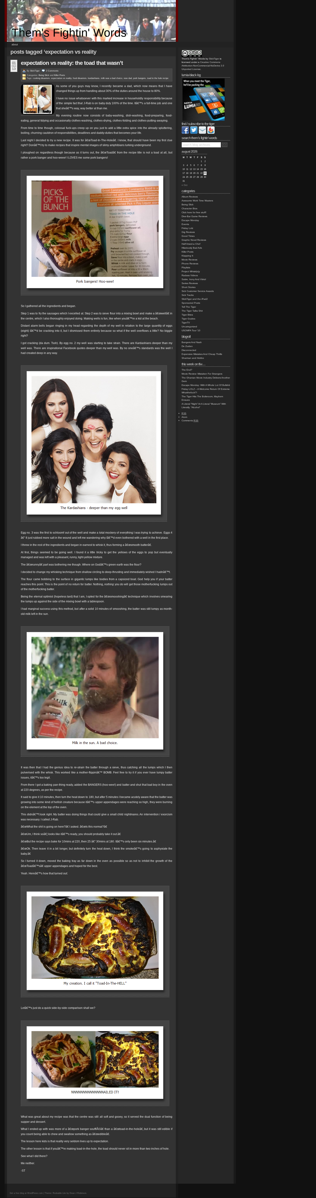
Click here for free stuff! (194, 212)
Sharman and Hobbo (193, 358)
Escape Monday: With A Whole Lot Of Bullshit (206, 385)
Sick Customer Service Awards (198, 291)
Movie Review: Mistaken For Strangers (202, 373)
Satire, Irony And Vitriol (194, 279)
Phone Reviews (190, 263)
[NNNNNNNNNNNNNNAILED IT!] (95, 1104)
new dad (128, 78)
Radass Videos (190, 275)
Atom (184, 417)
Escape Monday (190, 220)
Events (185, 224)
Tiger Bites (187, 314)
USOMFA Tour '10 (191, 330)
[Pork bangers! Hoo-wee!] (95, 293)
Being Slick (44, 75)
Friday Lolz (187, 228)
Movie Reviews (189, 259)
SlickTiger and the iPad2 (195, 299)
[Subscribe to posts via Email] (202, 133)
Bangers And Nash (192, 342)
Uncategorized (189, 326)
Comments (190, 420)
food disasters (80, 78)
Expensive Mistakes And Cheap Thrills (202, 354)
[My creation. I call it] (95, 995)
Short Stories (188, 287)
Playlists (186, 267)
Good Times (188, 236)
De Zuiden (187, 346)
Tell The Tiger (189, 307)
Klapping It (187, 255)
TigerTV (186, 322)
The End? (187, 370)
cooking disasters (41, 78)
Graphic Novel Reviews (194, 240)
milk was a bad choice (111, 78)
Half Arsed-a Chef (191, 244)
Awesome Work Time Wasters (197, 200)
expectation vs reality (61, 78)
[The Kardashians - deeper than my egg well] (94, 520)
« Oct (184, 185)
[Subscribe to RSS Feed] (211, 133)
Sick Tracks (188, 295)
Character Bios (189, 208)
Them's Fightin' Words (69, 32)
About (15, 44)
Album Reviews (190, 196)
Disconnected (189, 350)
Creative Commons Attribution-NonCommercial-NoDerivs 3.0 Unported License (203, 65)
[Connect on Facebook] (185, 133)
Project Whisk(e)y (191, 271)
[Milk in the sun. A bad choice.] (95, 755)
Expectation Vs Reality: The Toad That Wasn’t (72, 63)
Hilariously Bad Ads (192, 248)
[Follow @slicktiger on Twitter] (194, 133)
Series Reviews (190, 283)
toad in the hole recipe (157, 78)
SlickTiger (35, 71)
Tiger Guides (188, 318)
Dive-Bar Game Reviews (194, 216)
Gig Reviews (188, 232)
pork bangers (139, 78)
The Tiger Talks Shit (192, 311)
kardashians (93, 78)
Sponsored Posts (191, 303)
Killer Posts (59, 75)
